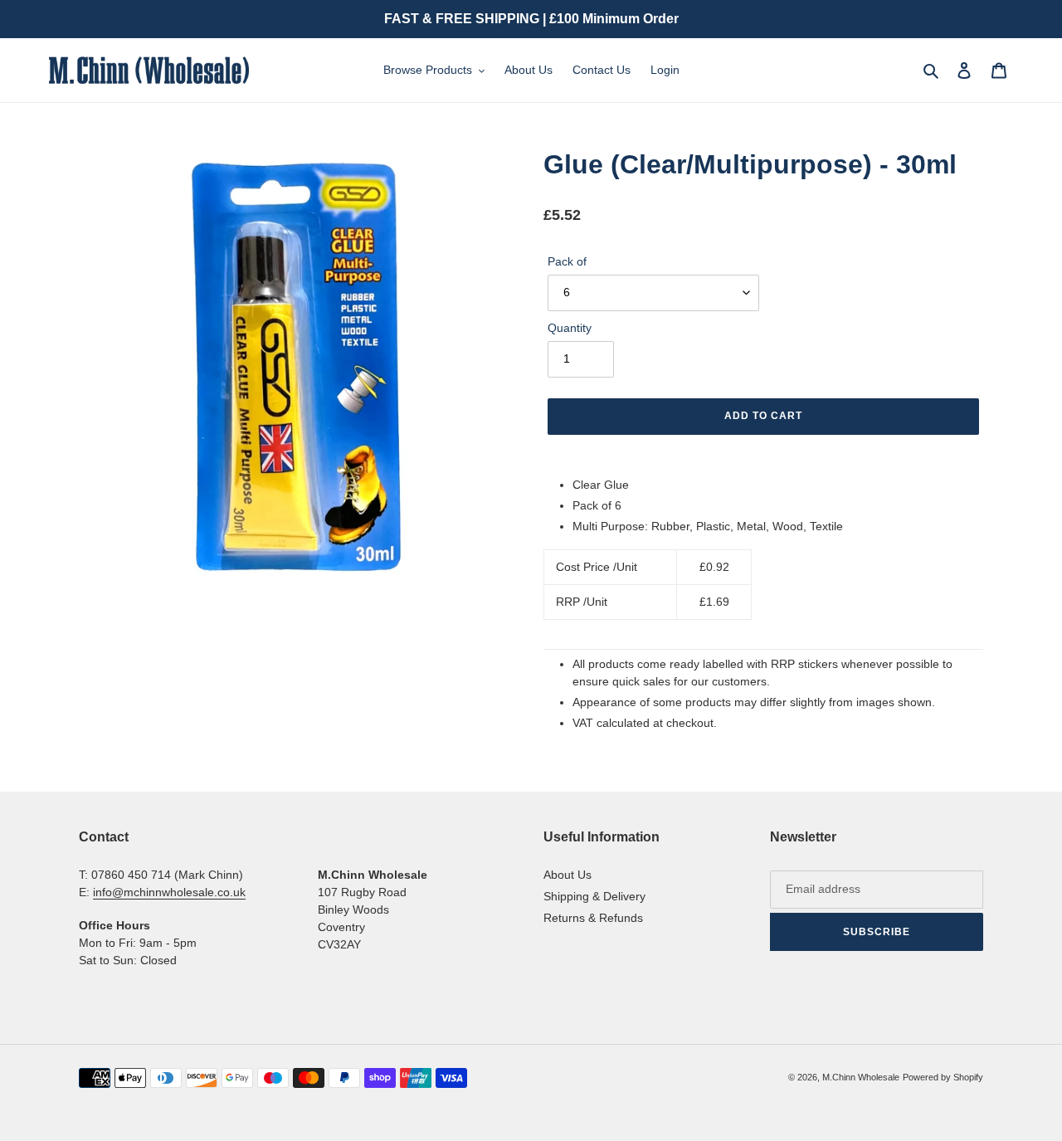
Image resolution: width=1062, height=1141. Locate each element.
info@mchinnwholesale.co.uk (169, 892)
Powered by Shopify (943, 1077)
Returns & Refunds (593, 917)
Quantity (570, 327)
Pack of (567, 261)
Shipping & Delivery (594, 896)
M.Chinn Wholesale (860, 1077)
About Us (567, 874)
